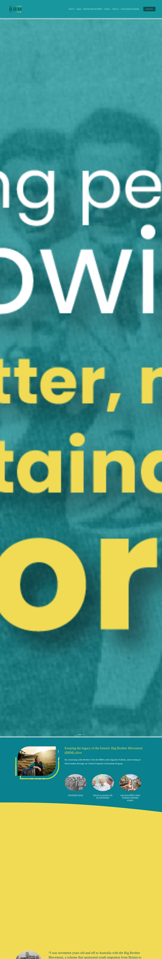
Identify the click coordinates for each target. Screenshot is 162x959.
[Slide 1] (78, 734)
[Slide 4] (83, 734)
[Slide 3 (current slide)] (81, 734)
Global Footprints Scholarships (130, 9)
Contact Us (115, 9)
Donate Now (149, 9)
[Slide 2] (80, 734)
